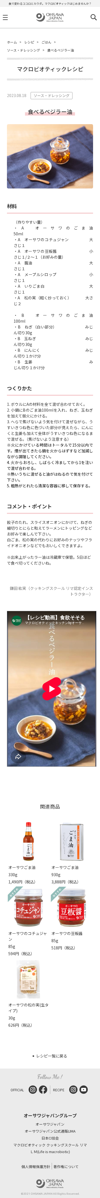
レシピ (29, 42)
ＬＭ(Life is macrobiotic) (50, 1152)
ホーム (12, 42)
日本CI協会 (50, 1138)
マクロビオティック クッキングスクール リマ (50, 1145)
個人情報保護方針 (35, 1166)
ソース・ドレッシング (23, 50)
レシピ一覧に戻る (51, 1056)
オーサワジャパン (50, 1124)
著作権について (66, 1166)
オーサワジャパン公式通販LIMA (50, 1131)
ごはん (46, 42)
